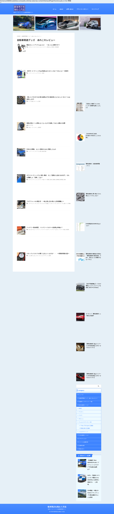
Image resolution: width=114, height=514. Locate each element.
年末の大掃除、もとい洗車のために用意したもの (41, 149)
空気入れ (49, 47)
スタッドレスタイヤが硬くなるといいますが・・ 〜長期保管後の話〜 (48, 253)
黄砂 (65, 179)
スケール (37, 151)
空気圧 (52, 47)
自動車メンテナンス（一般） (86, 401)
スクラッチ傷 (41, 179)
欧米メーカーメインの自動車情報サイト (57, 509)
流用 (39, 101)
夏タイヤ (66, 203)
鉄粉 (45, 151)
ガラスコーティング (32, 179)
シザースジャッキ (32, 203)
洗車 (43, 151)
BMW (80, 408)
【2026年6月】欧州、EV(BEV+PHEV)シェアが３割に (93, 135)
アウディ (81, 412)
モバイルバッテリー (41, 47)
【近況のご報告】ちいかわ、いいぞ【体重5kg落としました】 (93, 105)
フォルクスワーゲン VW (85, 422)
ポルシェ (81, 418)
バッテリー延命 (62, 229)
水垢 (40, 151)
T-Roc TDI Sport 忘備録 (86, 425)
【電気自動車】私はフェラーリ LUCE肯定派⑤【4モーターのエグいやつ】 (93, 345)
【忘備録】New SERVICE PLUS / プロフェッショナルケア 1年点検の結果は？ (93, 464)
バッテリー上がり (54, 229)
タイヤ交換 (30, 101)
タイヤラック (45, 255)
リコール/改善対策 (83, 442)
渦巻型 (39, 127)
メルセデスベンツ (83, 431)
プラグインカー (83, 438)
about (61, 9)
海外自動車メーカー (84, 405)
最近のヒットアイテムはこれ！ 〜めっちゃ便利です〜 (43, 45)
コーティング (31, 73)
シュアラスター (38, 73)
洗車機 (57, 179)
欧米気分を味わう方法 (57, 507)
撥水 (43, 73)
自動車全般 (81, 445)
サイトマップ (95, 9)
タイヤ (35, 47)
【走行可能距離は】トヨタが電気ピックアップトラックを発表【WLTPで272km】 (93, 285)
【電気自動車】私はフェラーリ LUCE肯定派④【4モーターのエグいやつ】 (93, 375)
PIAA (29, 127)
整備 (69, 203)
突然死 (67, 229)
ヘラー (32, 127)
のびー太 (32, 229)
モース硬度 (46, 179)
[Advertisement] (43, 61)
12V (29, 229)
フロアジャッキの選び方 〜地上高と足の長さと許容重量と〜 (45, 201)
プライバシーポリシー (82, 9)
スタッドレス (40, 203)
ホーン (36, 127)
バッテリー (37, 229)
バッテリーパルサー (44, 229)
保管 (50, 255)
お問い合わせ (69, 9)
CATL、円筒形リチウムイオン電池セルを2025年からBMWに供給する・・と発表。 (93, 480)
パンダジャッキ (52, 203)
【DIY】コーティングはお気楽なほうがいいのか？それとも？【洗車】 (48, 71)
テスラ (80, 415)
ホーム (54, 9)
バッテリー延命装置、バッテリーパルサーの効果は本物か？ (45, 227)
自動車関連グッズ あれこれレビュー (88, 398)
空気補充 (57, 47)
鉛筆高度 (61, 179)
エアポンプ (30, 47)
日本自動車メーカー (84, 435)
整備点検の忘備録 (85, 428)
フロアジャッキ (59, 203)
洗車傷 (53, 179)
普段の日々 (81, 449)
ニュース (81, 394)
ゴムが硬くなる (31, 255)
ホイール (36, 101)
